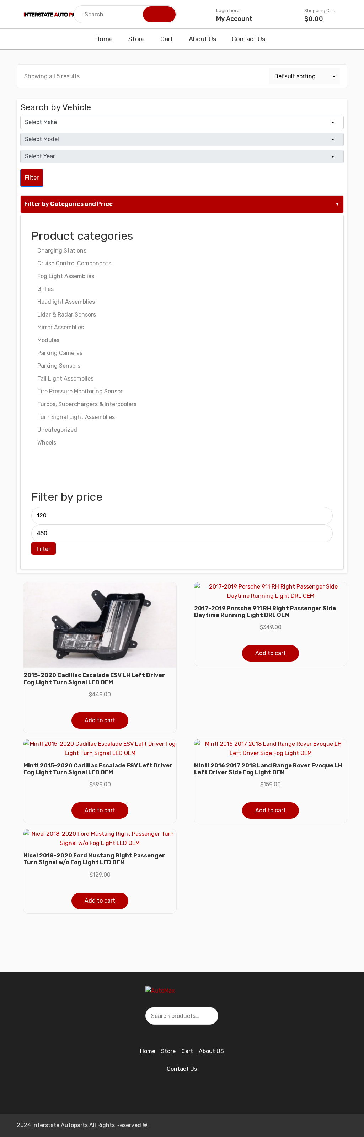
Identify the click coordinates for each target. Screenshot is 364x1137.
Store (136, 39)
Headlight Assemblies (66, 301)
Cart (166, 39)
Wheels (46, 442)
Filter (32, 177)
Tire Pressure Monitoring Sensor (80, 391)
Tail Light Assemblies (65, 378)
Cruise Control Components (74, 263)
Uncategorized (57, 429)
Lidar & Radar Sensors (66, 314)
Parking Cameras (59, 353)
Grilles (45, 289)
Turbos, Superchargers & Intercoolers (86, 404)
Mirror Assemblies (60, 327)
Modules (48, 340)
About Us (202, 39)
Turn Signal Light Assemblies (76, 417)
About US (211, 1051)
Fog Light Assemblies (65, 276)
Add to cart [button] (100, 720)
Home (104, 39)
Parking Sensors (58, 365)
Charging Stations (61, 250)
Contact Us (248, 39)
